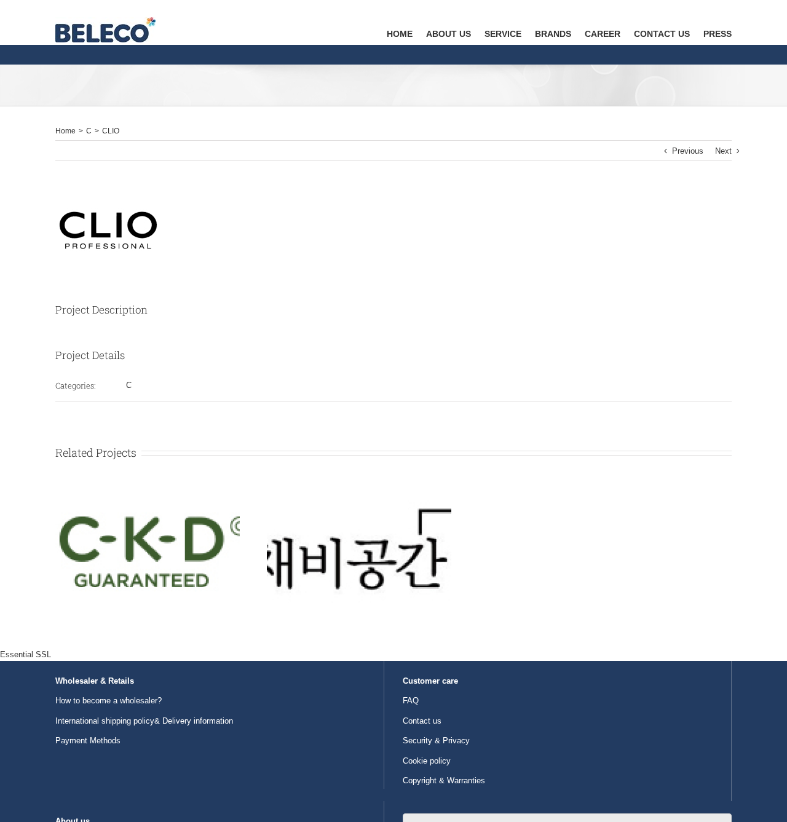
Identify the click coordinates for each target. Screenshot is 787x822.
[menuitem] (406, 22)
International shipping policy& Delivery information (144, 720)
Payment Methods (88, 740)
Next (723, 151)
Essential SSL (25, 654)
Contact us (422, 720)
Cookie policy (427, 760)
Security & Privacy (436, 740)
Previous (687, 151)
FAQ (411, 700)
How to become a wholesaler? (108, 700)
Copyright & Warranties (444, 780)
